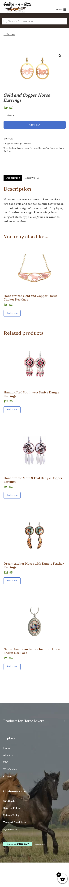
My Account (10, 829)
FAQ (5, 762)
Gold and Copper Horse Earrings (23, 148)
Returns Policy (11, 807)
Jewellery (27, 143)
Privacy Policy (11, 815)
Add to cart (34, 124)
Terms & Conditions (14, 822)
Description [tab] (13, 177)
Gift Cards (9, 800)
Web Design (40, 844)
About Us (8, 754)
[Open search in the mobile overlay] (34, 21)
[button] (60, 56)
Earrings (10, 34)
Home (6, 747)
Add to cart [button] (12, 313)
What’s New (10, 769)
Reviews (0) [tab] (32, 177)
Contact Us (9, 776)
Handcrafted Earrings (48, 148)
